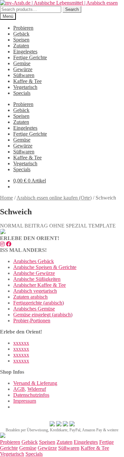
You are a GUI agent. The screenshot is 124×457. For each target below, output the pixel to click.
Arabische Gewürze (34, 273)
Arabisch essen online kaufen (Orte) (54, 198)
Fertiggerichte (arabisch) (38, 303)
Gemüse (21, 63)
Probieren (23, 28)
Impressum (24, 401)
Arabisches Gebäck (33, 261)
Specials (21, 93)
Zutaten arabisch (30, 297)
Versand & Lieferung (35, 383)
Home (6, 198)
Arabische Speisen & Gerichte (44, 267)
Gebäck (21, 34)
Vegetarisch (25, 87)
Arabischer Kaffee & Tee (39, 285)
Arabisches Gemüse (34, 308)
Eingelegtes (25, 51)
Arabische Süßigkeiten (37, 279)
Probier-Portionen (31, 320)
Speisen (21, 39)
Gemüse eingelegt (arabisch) (42, 314)
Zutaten (21, 45)
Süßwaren (23, 75)
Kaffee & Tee (27, 81)
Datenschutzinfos (31, 395)
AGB (19, 389)
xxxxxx (21, 343)
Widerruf (36, 389)
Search (72, 9)
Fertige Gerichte (30, 57)
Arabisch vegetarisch (35, 291)
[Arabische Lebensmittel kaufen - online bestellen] (2, 436)
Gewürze (22, 69)
